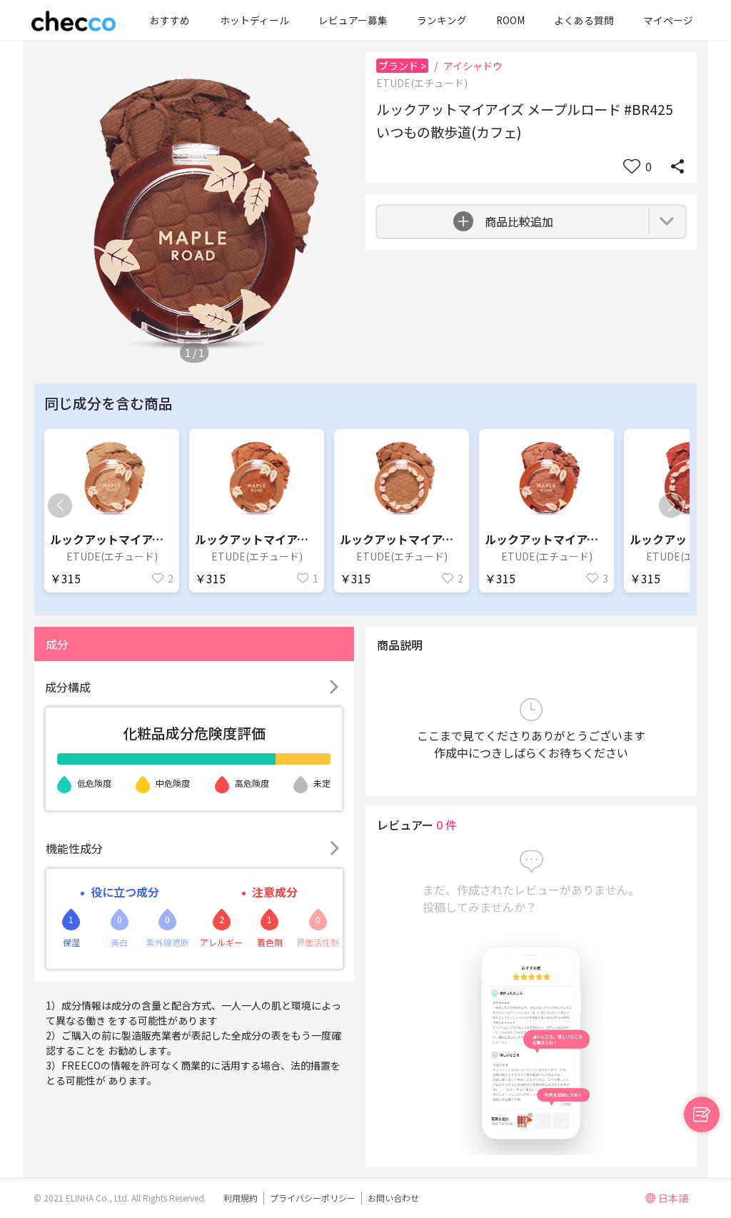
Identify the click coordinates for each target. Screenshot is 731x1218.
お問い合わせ (393, 1198)
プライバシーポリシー (313, 1198)
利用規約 (240, 1198)
